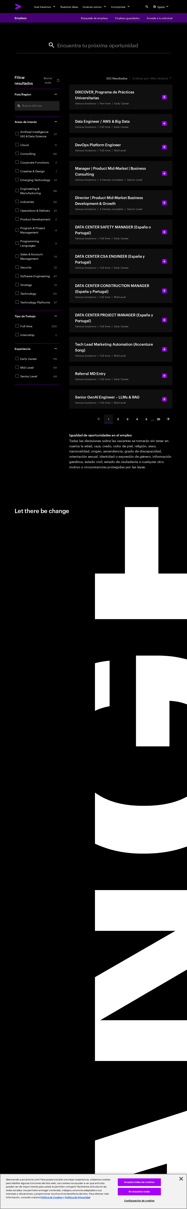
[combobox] (37, 106)
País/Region (23, 94)
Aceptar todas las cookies (139, 1182)
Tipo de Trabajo (25, 316)
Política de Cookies (51, 1197)
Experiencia (22, 349)
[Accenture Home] (18, 6)
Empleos (20, 18)
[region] (93, 1191)
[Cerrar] (181, 1179)
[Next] (168, 419)
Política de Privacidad (77, 1197)
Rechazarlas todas (139, 1191)
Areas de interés (26, 122)
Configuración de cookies (139, 1201)
